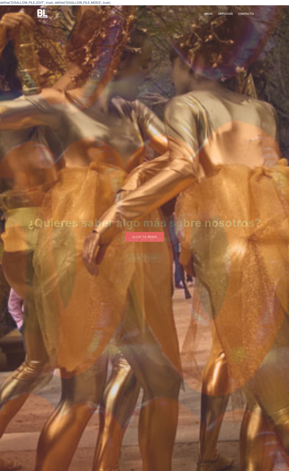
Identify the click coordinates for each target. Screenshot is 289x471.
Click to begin (144, 236)
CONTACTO (246, 13)
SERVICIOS (225, 13)
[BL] (42, 13)
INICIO (208, 13)
